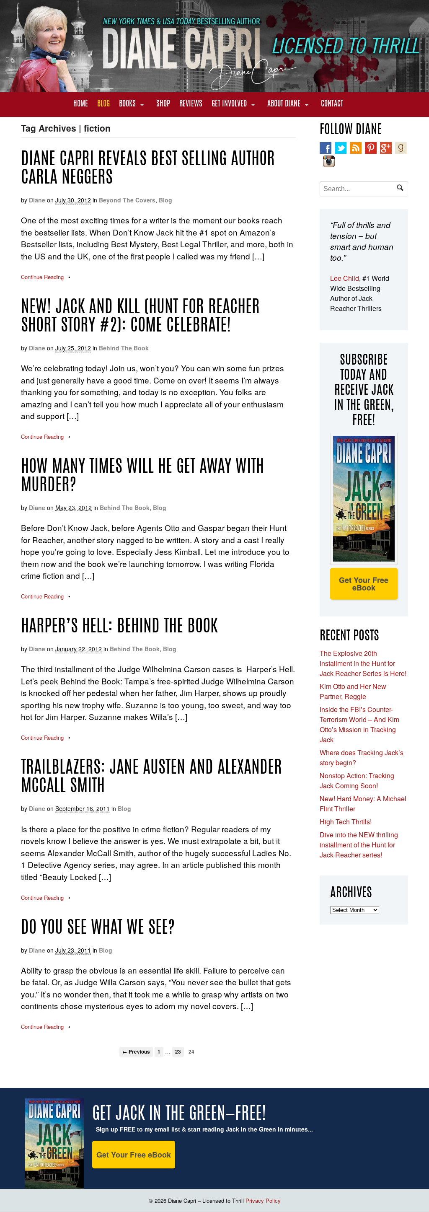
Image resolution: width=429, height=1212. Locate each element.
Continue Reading (42, 277)
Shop (163, 104)
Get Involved (229, 104)
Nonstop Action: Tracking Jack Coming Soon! (357, 780)
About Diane (283, 104)
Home (80, 104)
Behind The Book (124, 348)
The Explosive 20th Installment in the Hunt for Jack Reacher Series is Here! (363, 663)
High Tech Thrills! (346, 821)
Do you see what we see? (98, 928)
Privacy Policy (263, 1200)
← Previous (136, 1051)
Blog (103, 104)
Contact (332, 104)
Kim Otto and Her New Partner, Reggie (353, 691)
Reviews (190, 104)
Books (127, 104)
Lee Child (344, 278)
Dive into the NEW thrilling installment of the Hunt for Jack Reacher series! (359, 845)
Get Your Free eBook (363, 584)
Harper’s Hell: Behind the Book (119, 627)
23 (178, 1051)
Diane (37, 200)
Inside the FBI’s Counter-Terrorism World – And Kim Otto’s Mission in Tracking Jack (359, 724)
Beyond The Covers (127, 200)
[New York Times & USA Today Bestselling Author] (214, 87)
